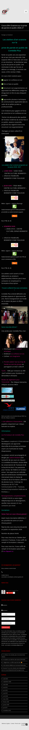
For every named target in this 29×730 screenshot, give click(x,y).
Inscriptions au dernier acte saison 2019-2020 (14, 659)
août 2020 (5, 684)
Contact (12, 723)
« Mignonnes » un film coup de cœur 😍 (12, 662)
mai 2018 (5, 693)
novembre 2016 (7, 710)
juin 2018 (5, 690)
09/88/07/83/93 (7, 498)
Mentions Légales (6, 723)
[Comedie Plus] (5, 11)
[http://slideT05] (14, 323)
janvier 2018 (6, 704)
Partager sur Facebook (7, 35)
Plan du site (17, 723)
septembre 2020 (7, 681)
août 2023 (5, 678)
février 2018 (6, 702)
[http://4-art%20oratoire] (14, 160)
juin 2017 (5, 707)
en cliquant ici (8, 551)
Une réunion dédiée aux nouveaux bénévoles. (14, 665)
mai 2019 (5, 687)
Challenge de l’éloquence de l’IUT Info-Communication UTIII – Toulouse (12, 484)
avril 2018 (5, 696)
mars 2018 (5, 699)
